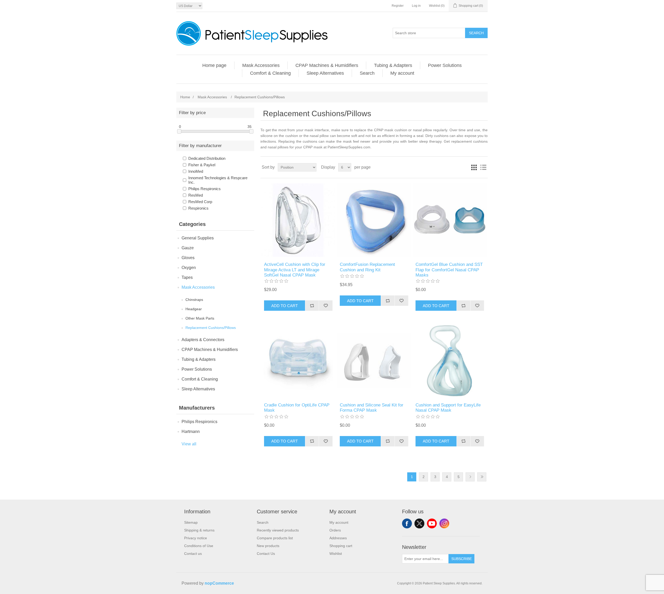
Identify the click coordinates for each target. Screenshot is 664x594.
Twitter (419, 523)
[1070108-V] (449, 220)
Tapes (187, 277)
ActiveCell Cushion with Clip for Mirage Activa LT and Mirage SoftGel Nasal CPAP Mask (294, 270)
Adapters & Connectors (203, 339)
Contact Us (266, 553)
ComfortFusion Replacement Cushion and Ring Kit (367, 267)
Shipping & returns (199, 530)
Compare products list (275, 538)
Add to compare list (312, 305)
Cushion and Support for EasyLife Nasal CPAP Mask (448, 408)
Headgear (193, 309)
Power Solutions (445, 65)
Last (481, 476)
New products (268, 546)
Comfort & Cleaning (270, 73)
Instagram (444, 523)
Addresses (338, 538)
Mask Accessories (261, 65)
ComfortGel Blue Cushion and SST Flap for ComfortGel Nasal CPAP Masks (449, 270)
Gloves (188, 257)
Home (185, 97)
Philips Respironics (204, 189)
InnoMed (195, 171)
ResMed (195, 195)
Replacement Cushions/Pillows (210, 328)
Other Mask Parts (199, 318)
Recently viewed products (278, 530)
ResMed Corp (200, 201)
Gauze (188, 248)
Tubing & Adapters (393, 65)
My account (402, 73)
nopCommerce (219, 583)
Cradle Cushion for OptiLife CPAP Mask (296, 408)
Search (476, 33)
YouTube (432, 523)
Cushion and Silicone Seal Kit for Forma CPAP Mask (371, 408)
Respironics (198, 208)
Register (398, 6)
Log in (416, 6)
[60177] (298, 220)
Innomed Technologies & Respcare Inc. (217, 180)
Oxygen (189, 267)
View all (189, 444)
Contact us (193, 553)
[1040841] (374, 220)
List (483, 167)
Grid (474, 167)
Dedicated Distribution (206, 158)
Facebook (407, 523)
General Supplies (198, 238)
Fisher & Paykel (201, 165)
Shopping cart (340, 546)
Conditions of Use (198, 546)
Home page (214, 65)
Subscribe (461, 559)
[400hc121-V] (374, 360)
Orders (335, 530)
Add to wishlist (326, 305)
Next (470, 476)
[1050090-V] (449, 360)
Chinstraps (194, 300)
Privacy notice (195, 538)
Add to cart (284, 305)
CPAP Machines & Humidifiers (326, 65)
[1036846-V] (298, 360)
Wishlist (335, 553)
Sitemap (191, 522)
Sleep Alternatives (325, 73)
